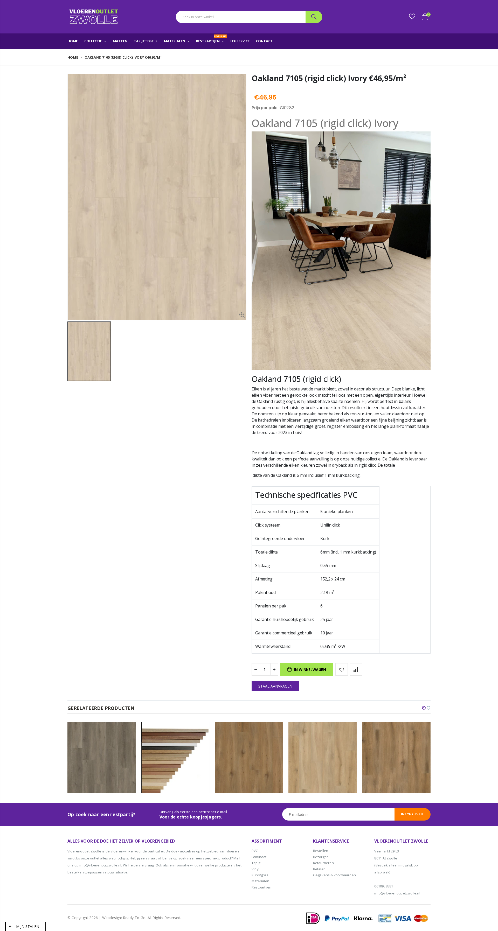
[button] (423, 708)
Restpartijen (261, 887)
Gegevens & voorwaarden (334, 875)
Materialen (260, 881)
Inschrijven (412, 814)
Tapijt (256, 862)
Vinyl (255, 869)
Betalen (319, 869)
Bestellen (320, 850)
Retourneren (323, 862)
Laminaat (259, 857)
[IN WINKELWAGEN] (127, 730)
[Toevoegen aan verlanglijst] (341, 669)
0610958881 (383, 886)
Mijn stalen (27, 926)
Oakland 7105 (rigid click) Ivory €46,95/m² (329, 78)
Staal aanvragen (275, 686)
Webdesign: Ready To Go (124, 917)
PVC (255, 850)
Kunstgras (260, 875)
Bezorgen (321, 857)
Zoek (314, 17)
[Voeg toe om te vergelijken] (356, 669)
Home (72, 57)
